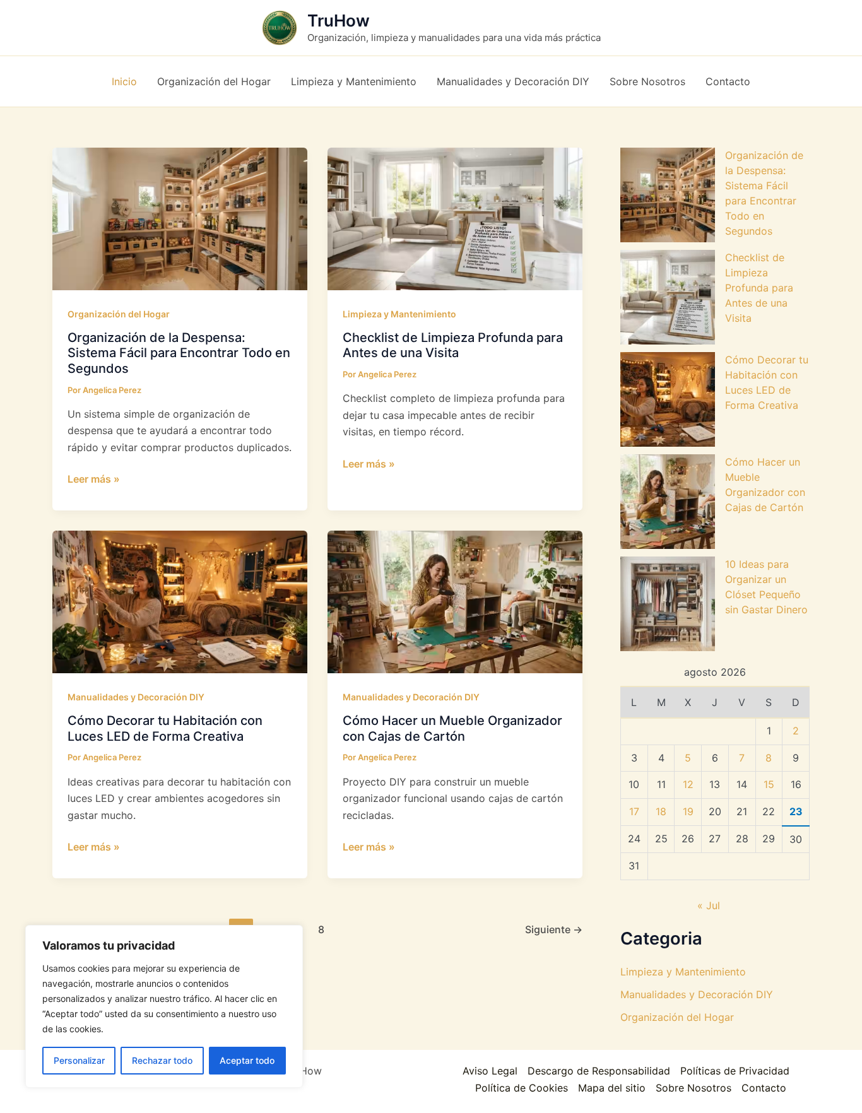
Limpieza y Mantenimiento (399, 314)
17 (634, 811)
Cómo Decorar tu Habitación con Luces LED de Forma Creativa (165, 728)
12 (688, 784)
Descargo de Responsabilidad (599, 1070)
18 (661, 811)
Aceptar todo (247, 1060)
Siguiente (553, 929)
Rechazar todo (162, 1060)
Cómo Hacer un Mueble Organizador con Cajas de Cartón (452, 728)
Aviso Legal (490, 1070)
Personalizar (79, 1060)
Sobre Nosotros (693, 1087)
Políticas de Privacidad (734, 1070)
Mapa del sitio (612, 1087)
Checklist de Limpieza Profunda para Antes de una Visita (453, 345)
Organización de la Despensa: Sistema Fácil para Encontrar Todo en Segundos (179, 353)
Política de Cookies (521, 1087)
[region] (164, 1006)
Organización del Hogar (119, 314)
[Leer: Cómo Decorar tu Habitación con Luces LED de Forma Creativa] (179, 601)
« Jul (708, 905)
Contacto (763, 1087)
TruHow (338, 20)
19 (688, 811)
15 (769, 784)
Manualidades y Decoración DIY (136, 697)
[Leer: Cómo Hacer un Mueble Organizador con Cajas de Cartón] (455, 601)
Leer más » (94, 479)
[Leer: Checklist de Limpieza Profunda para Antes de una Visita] (455, 217)
